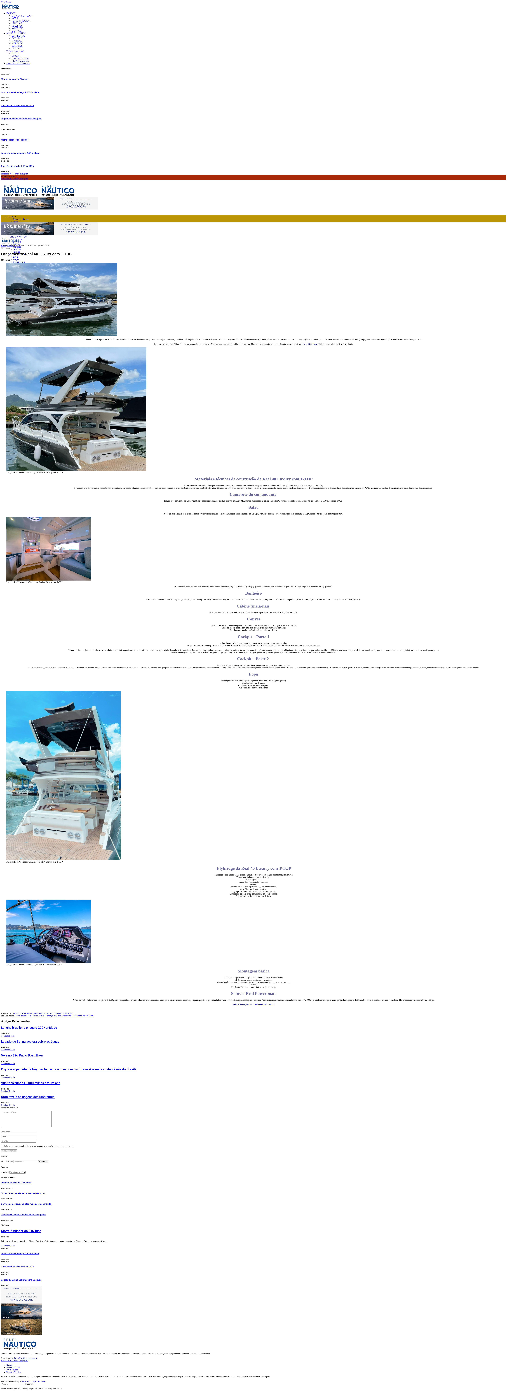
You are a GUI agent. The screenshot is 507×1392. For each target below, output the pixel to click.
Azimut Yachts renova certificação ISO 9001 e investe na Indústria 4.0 (43, 1013)
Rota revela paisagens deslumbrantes (28, 1097)
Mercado (17, 43)
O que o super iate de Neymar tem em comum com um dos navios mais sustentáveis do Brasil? (68, 1069)
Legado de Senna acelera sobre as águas (21, 118)
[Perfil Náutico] (39, 196)
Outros (16, 31)
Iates (15, 18)
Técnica (16, 48)
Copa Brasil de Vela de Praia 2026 (17, 105)
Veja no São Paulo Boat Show (22, 1055)
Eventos (17, 38)
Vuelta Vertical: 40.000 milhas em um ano (30, 1083)
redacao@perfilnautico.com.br (24, 1358)
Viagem (16, 56)
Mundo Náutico (16, 33)
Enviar (29, 1384)
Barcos (10, 13)
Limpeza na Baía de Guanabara (16, 1182)
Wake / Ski (17, 28)
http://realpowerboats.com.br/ (261, 1004)
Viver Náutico (15, 51)
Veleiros (17, 26)
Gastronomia (20, 58)
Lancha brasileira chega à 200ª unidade (20, 92)
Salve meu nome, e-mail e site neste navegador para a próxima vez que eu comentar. (39, 1146)
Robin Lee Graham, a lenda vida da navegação (23, 1214)
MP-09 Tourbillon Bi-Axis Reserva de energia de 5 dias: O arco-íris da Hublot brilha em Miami (54, 1016)
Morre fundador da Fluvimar (14, 79)
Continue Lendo (8, 1036)
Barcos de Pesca (22, 16)
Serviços (17, 46)
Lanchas (17, 23)
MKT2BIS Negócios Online (33, 1381)
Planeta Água (20, 61)
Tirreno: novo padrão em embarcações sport (23, 1193)
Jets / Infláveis (21, 21)
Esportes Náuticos (18, 63)
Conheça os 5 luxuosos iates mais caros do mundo (26, 1204)
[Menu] (2, 237)
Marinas (17, 41)
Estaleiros (18, 36)
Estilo (16, 53)
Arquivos (5, 1172)
